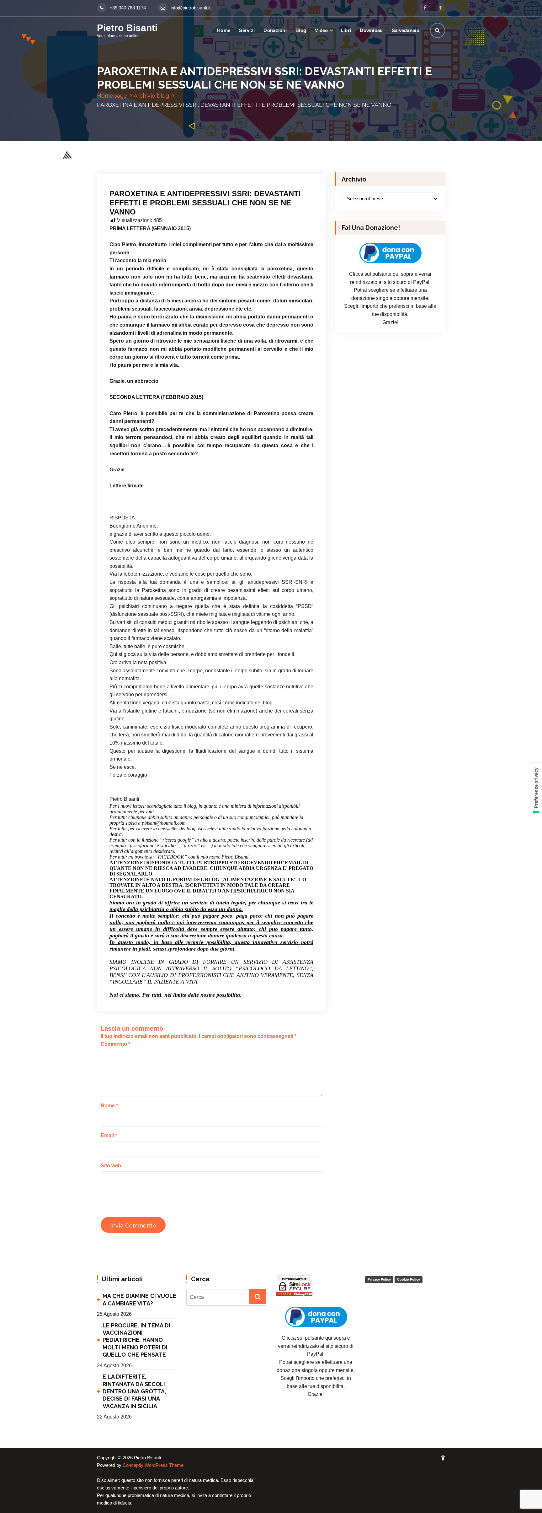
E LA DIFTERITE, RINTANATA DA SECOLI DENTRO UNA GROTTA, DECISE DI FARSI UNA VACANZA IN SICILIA (134, 1391)
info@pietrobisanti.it (190, 7)
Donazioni (275, 30)
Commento (115, 1044)
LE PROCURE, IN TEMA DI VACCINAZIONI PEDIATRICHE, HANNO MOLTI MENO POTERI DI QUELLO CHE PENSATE (136, 1340)
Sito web (111, 1165)
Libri (346, 30)
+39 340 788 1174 (127, 7)
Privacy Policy (379, 1279)
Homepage (112, 95)
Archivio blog (151, 95)
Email (109, 1135)
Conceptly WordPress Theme (153, 1465)
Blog (300, 30)
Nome (109, 1105)
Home (223, 30)
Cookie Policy (408, 1279)
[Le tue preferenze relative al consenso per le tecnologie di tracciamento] (536, 790)
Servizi (247, 30)
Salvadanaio (405, 30)
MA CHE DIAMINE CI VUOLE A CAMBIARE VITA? (139, 1299)
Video (321, 30)
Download (371, 30)
